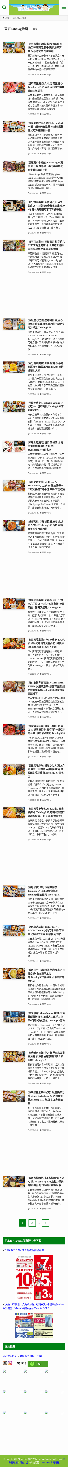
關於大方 (24, 1462)
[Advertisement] (34, 296)
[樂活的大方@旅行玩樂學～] (34, 7)
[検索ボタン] (4, 7)
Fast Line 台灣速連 (51, 1462)
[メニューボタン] (63, 7)
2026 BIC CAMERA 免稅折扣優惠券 (24, 1250)
